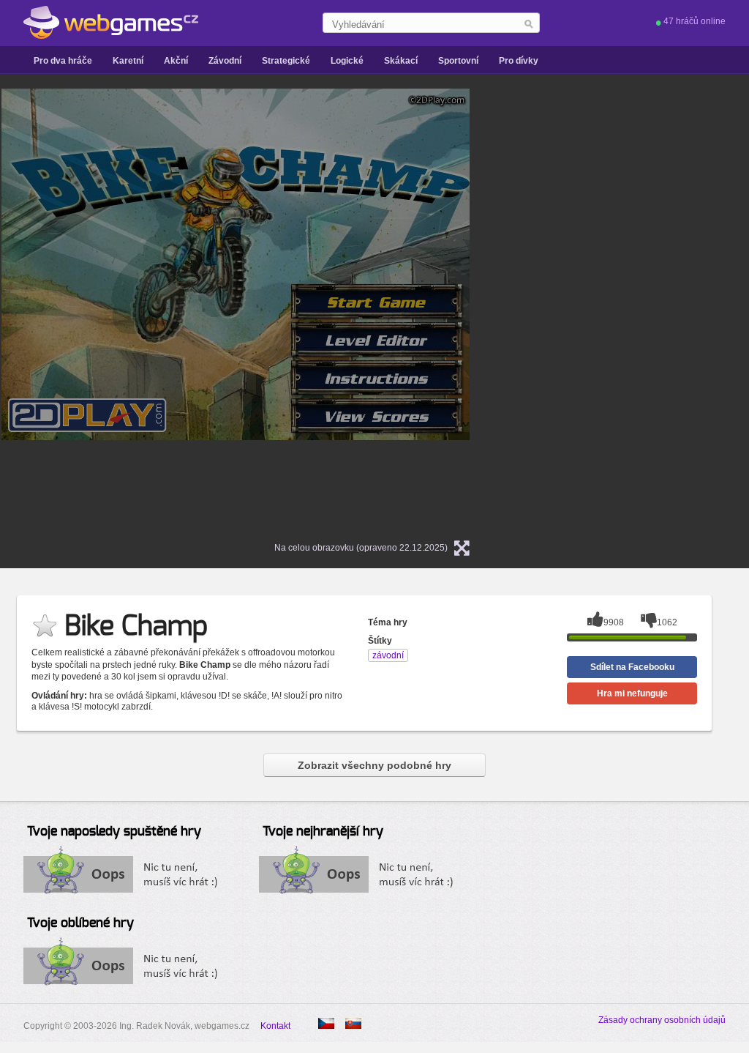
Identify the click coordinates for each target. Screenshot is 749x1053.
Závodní (224, 61)
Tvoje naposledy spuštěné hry (114, 831)
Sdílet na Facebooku (632, 667)
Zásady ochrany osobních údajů (662, 1020)
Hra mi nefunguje (632, 693)
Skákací (401, 61)
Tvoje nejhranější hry (323, 831)
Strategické (286, 61)
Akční (176, 61)
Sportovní (458, 61)
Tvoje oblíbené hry (80, 923)
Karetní (128, 61)
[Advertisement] (638, 308)
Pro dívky (518, 61)
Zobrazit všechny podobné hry (374, 765)
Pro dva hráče (63, 61)
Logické (347, 61)
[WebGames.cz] (110, 22)
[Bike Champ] (353, 1023)
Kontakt (275, 1026)
